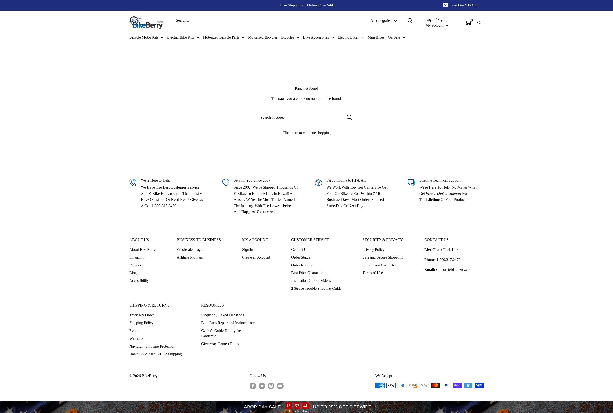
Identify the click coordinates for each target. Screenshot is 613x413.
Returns (135, 331)
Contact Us (299, 250)
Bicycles (287, 37)
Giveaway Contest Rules (220, 344)
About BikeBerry (142, 250)
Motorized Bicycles (263, 37)
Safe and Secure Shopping (383, 257)
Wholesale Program (191, 250)
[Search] (410, 20)
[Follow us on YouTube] (280, 386)
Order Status (300, 257)
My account (435, 25)
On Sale (394, 37)
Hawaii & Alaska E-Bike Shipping (155, 354)
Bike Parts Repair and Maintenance (228, 323)
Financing (136, 257)
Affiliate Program (190, 257)
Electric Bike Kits (180, 37)
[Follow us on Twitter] (262, 386)
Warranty (136, 338)
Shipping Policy (141, 323)
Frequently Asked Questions (222, 315)
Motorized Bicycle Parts (221, 37)
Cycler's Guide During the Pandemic (221, 333)
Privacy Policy (374, 250)
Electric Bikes (348, 37)
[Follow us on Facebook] (253, 386)
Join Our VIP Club (465, 5)
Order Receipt (301, 265)
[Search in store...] (349, 117)
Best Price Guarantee (307, 273)
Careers (135, 265)
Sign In (247, 250)
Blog (133, 273)
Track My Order (141, 315)
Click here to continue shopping (307, 133)
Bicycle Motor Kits (143, 37)
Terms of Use (373, 273)
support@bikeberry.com (454, 269)
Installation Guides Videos (311, 280)
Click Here (451, 250)
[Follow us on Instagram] (271, 386)
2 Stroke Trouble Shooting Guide (316, 288)
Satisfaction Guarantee (380, 265)
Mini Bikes (376, 37)
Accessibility (139, 280)
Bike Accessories (316, 37)
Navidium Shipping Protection (152, 346)
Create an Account (256, 257)
